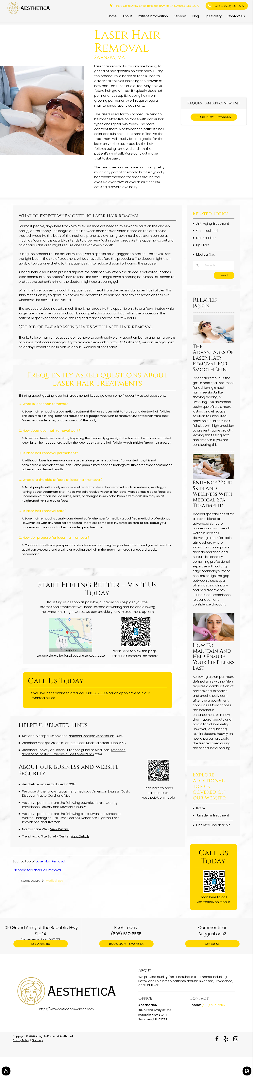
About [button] (127, 16)
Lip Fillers (202, 245)
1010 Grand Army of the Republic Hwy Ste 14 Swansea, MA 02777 (157, 6)
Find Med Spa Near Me (213, 825)
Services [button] (180, 16)
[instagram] (235, 1038)
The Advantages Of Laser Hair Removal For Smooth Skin (213, 358)
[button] (6, 1070)
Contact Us (212, 943)
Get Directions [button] (40, 943)
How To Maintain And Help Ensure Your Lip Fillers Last (213, 657)
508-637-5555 (97, 693)
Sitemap (37, 1040)
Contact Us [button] (236, 16)
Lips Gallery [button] (213, 16)
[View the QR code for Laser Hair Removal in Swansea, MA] (136, 646)
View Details (59, 829)
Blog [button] (196, 16)
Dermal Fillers (206, 238)
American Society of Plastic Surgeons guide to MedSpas (74, 752)
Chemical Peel (207, 230)
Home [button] (112, 16)
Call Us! (228, 6)
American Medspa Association (94, 743)
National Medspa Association (91, 736)
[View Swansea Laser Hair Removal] (42, 154)
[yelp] (225, 1038)
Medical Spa (205, 254)
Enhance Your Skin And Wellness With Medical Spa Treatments (212, 494)
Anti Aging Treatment (212, 223)
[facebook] (217, 1038)
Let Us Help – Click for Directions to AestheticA (71, 655)
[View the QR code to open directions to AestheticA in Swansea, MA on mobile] (158, 780)
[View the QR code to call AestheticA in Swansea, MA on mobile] (214, 892)
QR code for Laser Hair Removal (37, 870)
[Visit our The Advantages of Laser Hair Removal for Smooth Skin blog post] (213, 342)
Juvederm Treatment (212, 815)
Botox (200, 808)
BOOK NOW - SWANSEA (213, 117)
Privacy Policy (21, 1040)
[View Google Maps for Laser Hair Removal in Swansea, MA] (70, 651)
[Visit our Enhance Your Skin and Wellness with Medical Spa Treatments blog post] (213, 478)
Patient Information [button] (153, 16)
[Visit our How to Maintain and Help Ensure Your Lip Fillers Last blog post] (213, 640)
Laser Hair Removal (50, 861)
